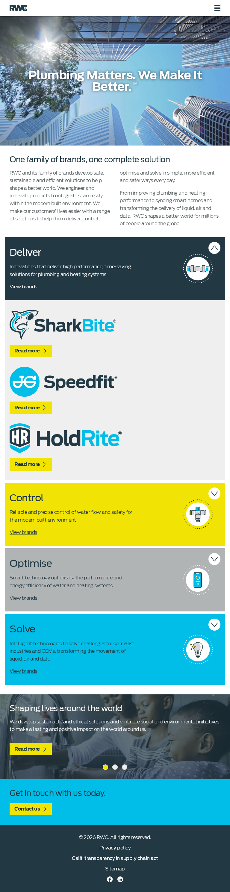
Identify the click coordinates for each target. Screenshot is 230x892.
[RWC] (19, 8)
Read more (27, 351)
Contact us (27, 809)
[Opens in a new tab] (110, 879)
